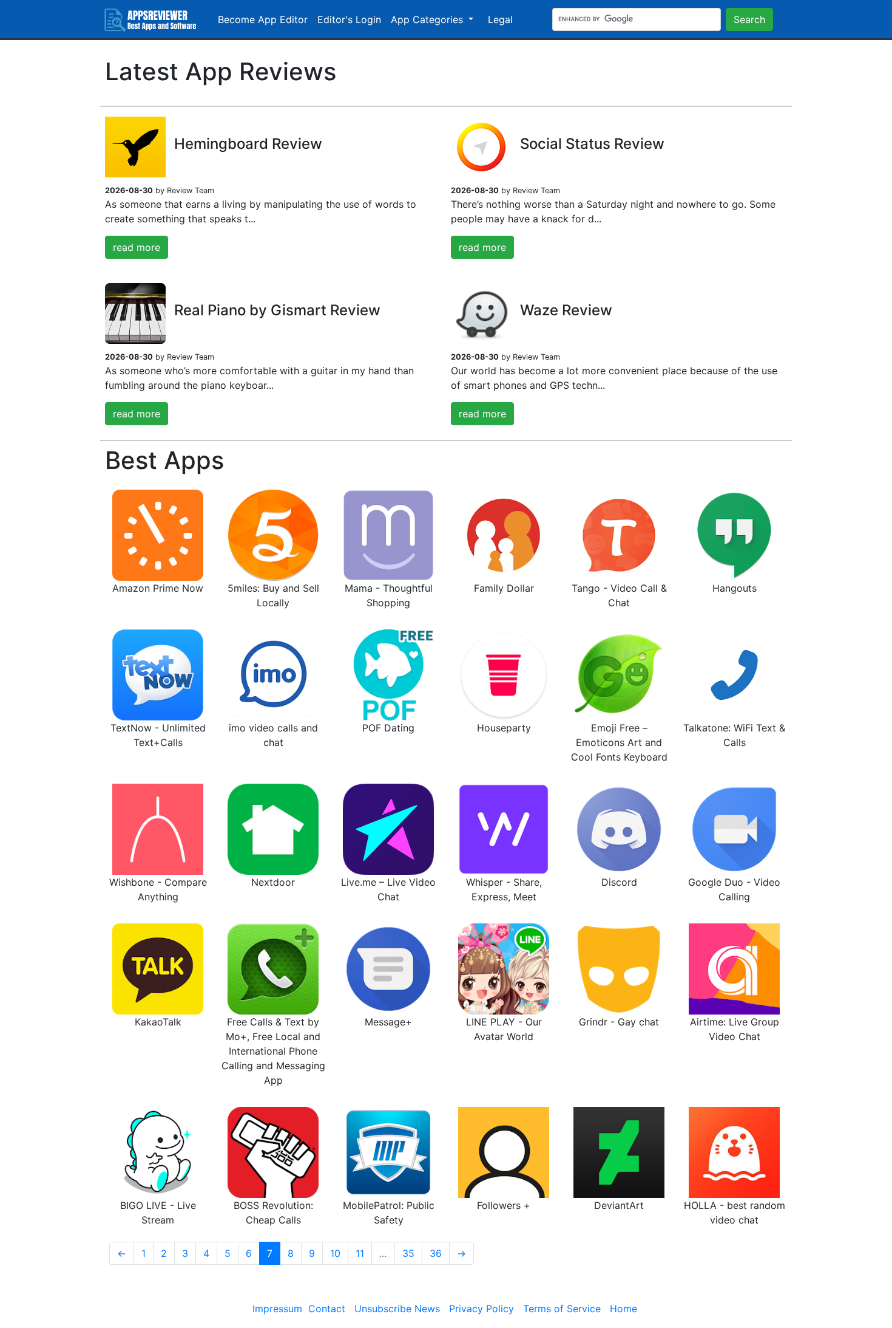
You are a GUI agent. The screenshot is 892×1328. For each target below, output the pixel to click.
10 (335, 1253)
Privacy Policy (481, 1308)
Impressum (277, 1308)
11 (360, 1253)
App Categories (428, 19)
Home (623, 1308)
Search (749, 19)
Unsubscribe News (397, 1308)
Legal (500, 19)
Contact (326, 1308)
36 (436, 1253)
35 (408, 1253)
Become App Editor (263, 19)
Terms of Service (562, 1308)
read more (136, 247)
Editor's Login (349, 19)
